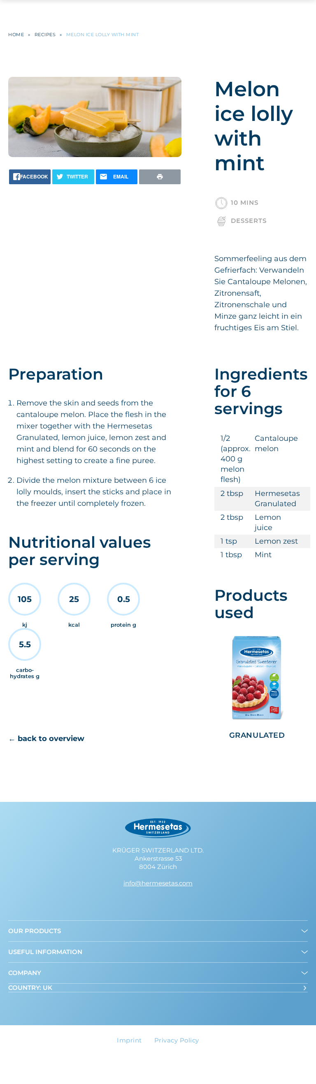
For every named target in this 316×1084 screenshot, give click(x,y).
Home (16, 34)
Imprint (129, 1040)
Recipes (45, 34)
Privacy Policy (176, 1040)
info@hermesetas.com (158, 883)
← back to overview (46, 738)
